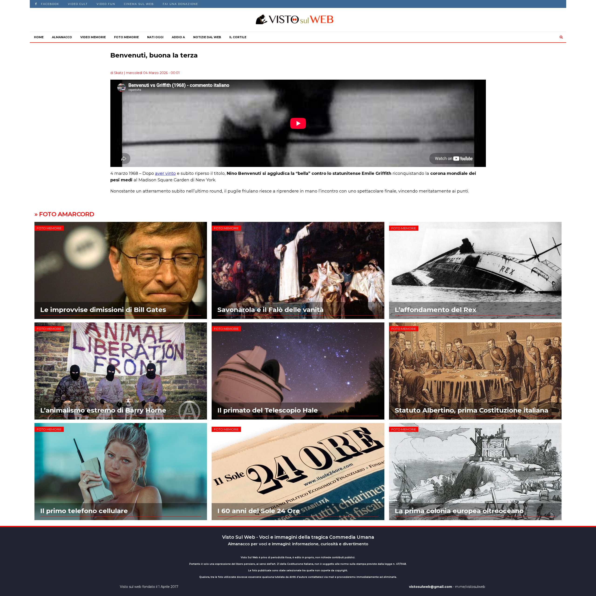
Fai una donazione (180, 4)
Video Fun (106, 4)
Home (39, 37)
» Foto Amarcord (64, 214)
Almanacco (62, 37)
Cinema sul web (139, 4)
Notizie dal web (207, 37)
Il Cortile (237, 37)
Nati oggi (155, 37)
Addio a (178, 37)
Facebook (50, 4)
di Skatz (116, 73)
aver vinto (165, 173)
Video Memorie (93, 37)
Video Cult (78, 4)
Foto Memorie (126, 37)
